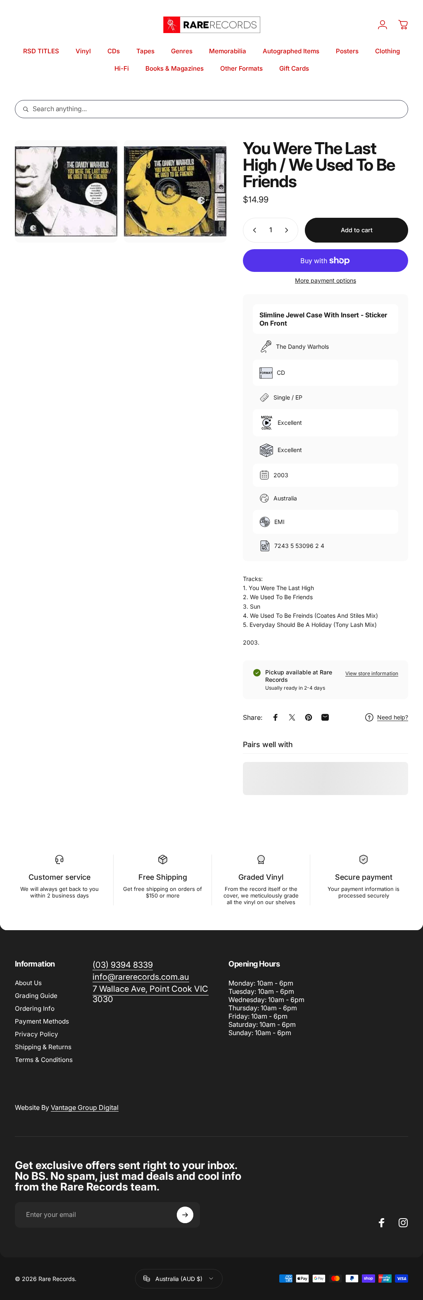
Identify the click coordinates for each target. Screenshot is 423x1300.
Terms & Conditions (44, 1060)
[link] (151, 994)
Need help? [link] (392, 717)
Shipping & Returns (43, 1047)
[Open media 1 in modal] (66, 191)
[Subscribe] (185, 1215)
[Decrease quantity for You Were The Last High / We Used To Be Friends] (252, 230)
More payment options (325, 280)
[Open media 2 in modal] (175, 191)
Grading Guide (36, 996)
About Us (28, 983)
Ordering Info (35, 1008)
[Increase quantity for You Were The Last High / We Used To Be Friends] (288, 230)
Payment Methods (42, 1021)
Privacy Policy (36, 1034)
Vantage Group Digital (85, 1107)
